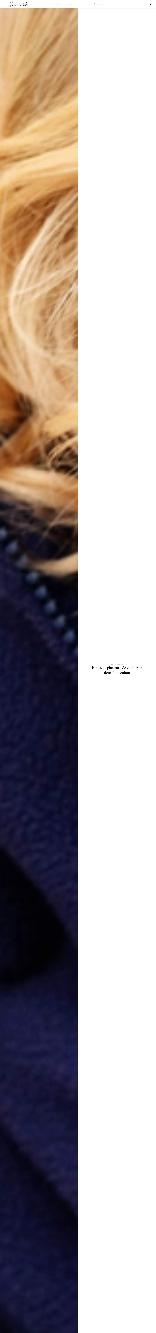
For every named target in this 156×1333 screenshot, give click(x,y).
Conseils (84, 4)
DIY (110, 4)
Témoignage (121, 665)
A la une (110, 665)
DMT (118, 4)
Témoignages (99, 4)
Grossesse (39, 4)
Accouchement (54, 4)
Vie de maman (71, 4)
